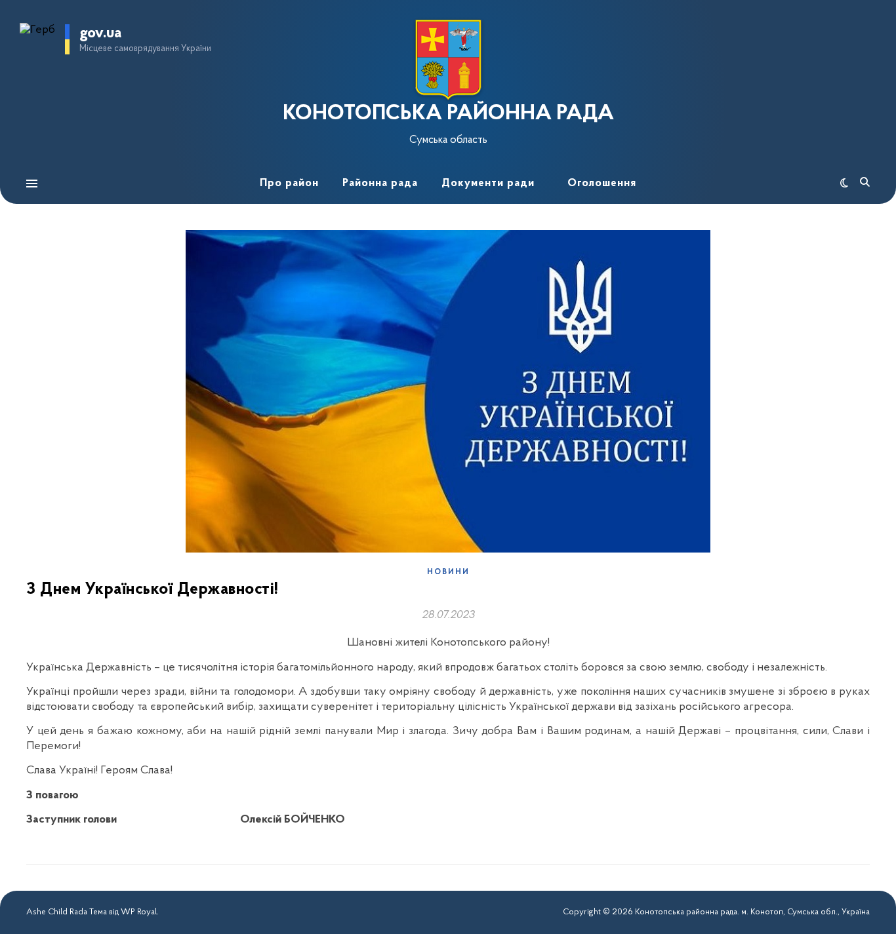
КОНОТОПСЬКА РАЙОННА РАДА (448, 114)
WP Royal (139, 912)
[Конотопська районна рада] (448, 60)
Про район (289, 183)
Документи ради (488, 183)
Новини (448, 572)
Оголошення (601, 183)
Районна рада (380, 183)
